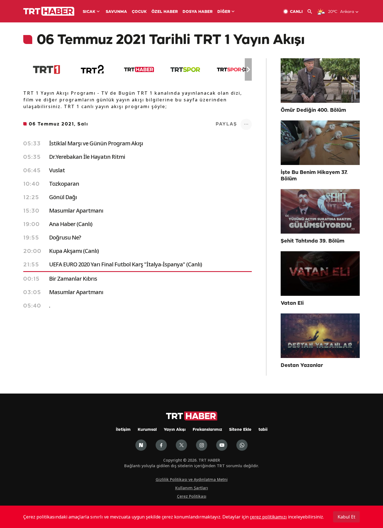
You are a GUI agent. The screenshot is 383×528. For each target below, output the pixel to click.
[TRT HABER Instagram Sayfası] (201, 445)
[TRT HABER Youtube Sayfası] (221, 445)
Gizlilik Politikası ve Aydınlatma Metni (192, 479)
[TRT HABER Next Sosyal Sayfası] (141, 445)
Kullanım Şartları (191, 487)
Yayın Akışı (175, 430)
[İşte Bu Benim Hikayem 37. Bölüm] (320, 142)
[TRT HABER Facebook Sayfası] (161, 445)
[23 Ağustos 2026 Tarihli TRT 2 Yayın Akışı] (93, 69)
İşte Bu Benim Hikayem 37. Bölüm (314, 176)
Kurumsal (147, 430)
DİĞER (223, 12)
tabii (263, 430)
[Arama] (312, 11)
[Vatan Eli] (320, 273)
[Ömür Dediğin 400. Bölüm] (320, 80)
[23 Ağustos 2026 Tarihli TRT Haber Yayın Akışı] (139, 69)
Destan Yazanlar (302, 365)
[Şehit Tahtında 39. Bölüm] (320, 211)
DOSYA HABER (198, 12)
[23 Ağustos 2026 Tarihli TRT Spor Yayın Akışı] (185, 69)
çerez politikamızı (268, 517)
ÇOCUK (139, 12)
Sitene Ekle (240, 430)
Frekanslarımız (207, 430)
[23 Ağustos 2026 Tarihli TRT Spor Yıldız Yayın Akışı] (231, 69)
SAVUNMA (116, 12)
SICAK (89, 12)
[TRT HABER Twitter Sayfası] (181, 445)
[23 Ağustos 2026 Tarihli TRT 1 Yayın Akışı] (46, 69)
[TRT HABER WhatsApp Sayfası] (242, 445)
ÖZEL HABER (164, 12)
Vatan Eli (292, 303)
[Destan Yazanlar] (320, 335)
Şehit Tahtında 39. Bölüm (312, 241)
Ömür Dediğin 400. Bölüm (313, 110)
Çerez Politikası (191, 496)
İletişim (123, 430)
